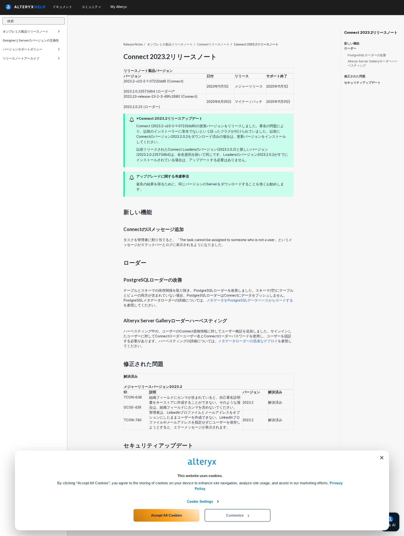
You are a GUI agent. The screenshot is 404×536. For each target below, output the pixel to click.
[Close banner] (381, 457)
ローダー (350, 48)
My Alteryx (119, 7)
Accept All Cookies (166, 515)
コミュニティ (91, 7)
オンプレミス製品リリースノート (25, 31)
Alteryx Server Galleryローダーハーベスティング (373, 63)
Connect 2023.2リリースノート (370, 32)
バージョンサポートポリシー (22, 49)
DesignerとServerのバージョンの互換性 (31, 40)
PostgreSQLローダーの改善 (367, 55)
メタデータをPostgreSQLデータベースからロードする (249, 300)
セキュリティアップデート (362, 82)
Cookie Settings (200, 501)
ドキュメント (62, 7)
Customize (235, 515)
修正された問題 (354, 76)
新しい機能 (351, 43)
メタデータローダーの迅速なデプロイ (248, 341)
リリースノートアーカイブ (21, 58)
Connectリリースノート (213, 44)
